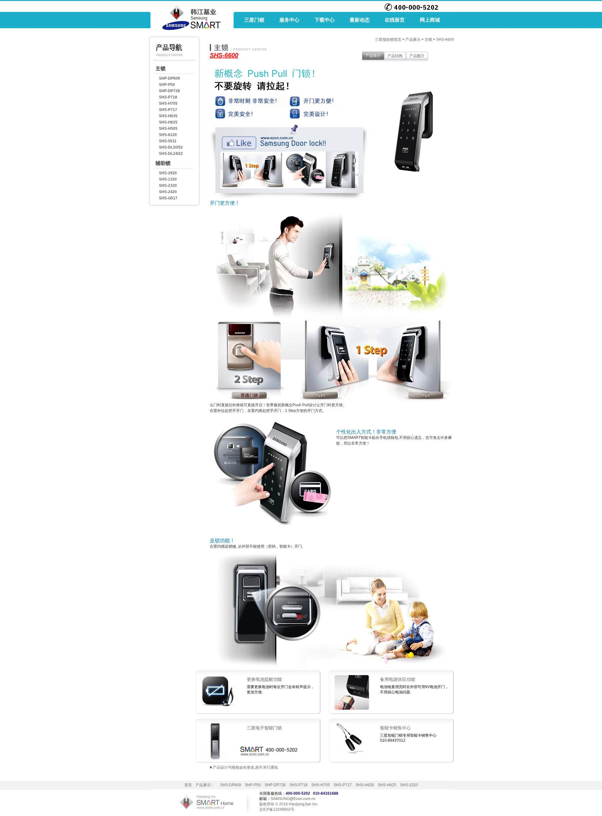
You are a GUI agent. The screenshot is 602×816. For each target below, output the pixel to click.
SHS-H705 (168, 103)
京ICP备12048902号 (276, 809)
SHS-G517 (168, 198)
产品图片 (417, 56)
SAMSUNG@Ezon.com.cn (293, 799)
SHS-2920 (168, 173)
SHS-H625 (168, 122)
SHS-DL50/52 (171, 147)
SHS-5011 (168, 141)
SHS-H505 (168, 128)
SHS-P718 (168, 97)
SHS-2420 (168, 192)
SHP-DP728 (169, 91)
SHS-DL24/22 (171, 153)
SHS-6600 (445, 39)
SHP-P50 (167, 84)
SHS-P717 (168, 110)
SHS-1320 (168, 179)
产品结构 (395, 56)
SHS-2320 (168, 185)
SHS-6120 (168, 135)
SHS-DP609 (230, 785)
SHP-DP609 (169, 78)
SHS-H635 (168, 116)
